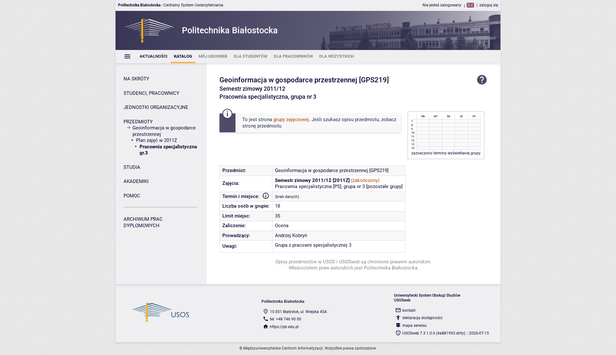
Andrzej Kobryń (291, 235)
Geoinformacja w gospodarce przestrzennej (164, 131)
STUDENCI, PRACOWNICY (151, 93)
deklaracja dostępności (422, 318)
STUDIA (132, 167)
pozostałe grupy (384, 186)
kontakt (408, 310)
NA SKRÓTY (136, 79)
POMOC (132, 196)
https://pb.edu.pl (284, 327)
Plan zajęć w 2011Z (156, 140)
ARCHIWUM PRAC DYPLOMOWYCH (143, 222)
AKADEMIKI (136, 181)
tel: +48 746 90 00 (285, 319)
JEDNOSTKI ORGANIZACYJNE (156, 107)
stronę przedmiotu (261, 126)
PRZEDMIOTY (138, 122)
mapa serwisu (414, 325)
